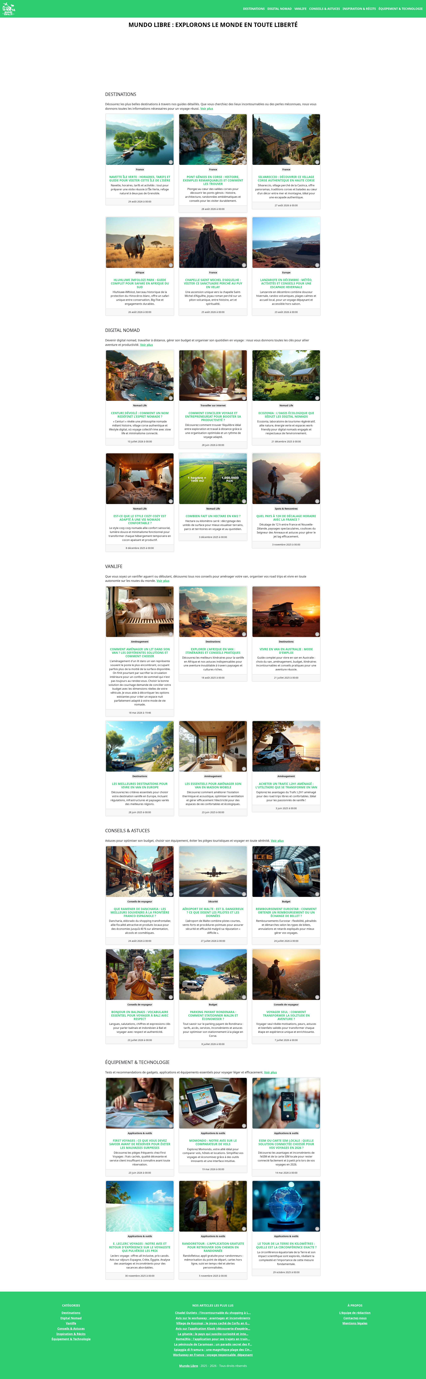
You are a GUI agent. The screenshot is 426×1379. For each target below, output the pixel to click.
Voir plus (206, 109)
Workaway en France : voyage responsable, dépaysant (213, 1355)
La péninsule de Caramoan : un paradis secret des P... (213, 1344)
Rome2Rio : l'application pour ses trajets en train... (213, 1339)
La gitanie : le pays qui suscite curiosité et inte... (213, 1334)
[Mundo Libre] (8, 8)
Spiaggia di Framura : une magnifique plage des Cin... (213, 1350)
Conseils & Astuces (324, 9)
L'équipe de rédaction (355, 1313)
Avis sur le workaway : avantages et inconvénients (213, 1318)
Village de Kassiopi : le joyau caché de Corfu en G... (213, 1323)
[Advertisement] (213, 58)
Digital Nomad (279, 9)
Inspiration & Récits (359, 9)
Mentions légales (354, 1323)
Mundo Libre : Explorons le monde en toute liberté (213, 25)
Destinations (254, 9)
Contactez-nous (355, 1318)
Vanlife (300, 9)
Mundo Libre (188, 1366)
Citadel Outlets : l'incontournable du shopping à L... (213, 1313)
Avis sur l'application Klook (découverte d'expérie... (213, 1328)
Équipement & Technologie (401, 9)
